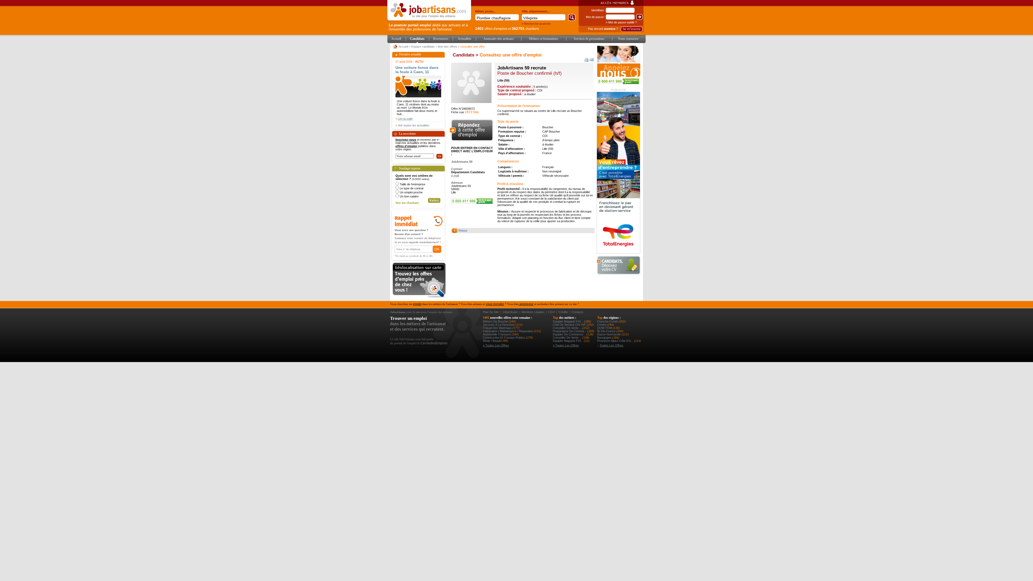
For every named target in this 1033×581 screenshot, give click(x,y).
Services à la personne (499, 324)
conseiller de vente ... (567, 328)
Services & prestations (589, 39)
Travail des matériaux (497, 328)
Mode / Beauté (493, 340)
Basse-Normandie (609, 334)
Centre (602, 324)
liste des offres (447, 46)
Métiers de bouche (496, 321)
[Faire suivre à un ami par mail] (591, 60)
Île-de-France (606, 331)
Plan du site (491, 312)
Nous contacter (628, 39)
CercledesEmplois (433, 343)
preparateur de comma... (570, 331)
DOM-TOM (605, 328)
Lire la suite (405, 118)
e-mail (455, 175)
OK (437, 249)
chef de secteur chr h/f (570, 324)
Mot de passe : (595, 17)
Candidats (417, 39)
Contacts (577, 312)
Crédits (563, 312)
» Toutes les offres (496, 345)
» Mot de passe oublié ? (621, 22)
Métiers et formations (543, 39)
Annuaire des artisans (498, 39)
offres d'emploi (406, 146)
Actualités (464, 39)
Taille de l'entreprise (412, 184)
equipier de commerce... (569, 334)
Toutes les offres (611, 345)
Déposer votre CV (620, 265)
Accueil (396, 39)
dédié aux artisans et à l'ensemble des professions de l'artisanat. (428, 27)
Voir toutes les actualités (413, 125)
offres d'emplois (491, 29)
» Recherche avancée (536, 23)
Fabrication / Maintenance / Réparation (508, 331)
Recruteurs (440, 39)
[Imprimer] (586, 60)
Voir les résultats (407, 202)
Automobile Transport (497, 334)
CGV (551, 312)
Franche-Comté (608, 321)
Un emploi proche (411, 192)
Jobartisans (510, 312)
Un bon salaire (409, 196)
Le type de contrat (411, 188)
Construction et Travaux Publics (504, 337)
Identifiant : (598, 10)
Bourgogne (604, 337)
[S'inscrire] (632, 29)
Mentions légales (533, 312)
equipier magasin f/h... (568, 321)
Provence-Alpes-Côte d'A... (615, 340)
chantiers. (526, 29)
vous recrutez (495, 304)
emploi (417, 304)
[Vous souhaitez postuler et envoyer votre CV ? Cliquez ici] (472, 141)
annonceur (526, 304)
